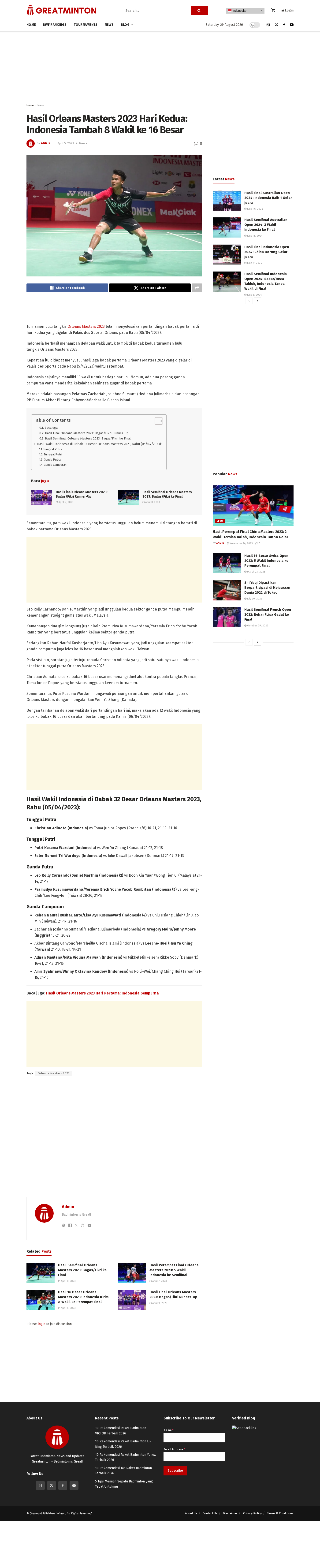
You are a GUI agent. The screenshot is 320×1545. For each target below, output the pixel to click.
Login (289, 10)
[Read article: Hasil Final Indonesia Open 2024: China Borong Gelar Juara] (227, 255)
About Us (191, 1513)
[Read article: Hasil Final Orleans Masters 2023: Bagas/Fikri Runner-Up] (41, 497)
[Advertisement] (160, 67)
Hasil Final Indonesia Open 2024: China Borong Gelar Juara (266, 252)
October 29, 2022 (257, 625)
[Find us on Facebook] (284, 25)
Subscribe (175, 1471)
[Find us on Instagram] (268, 25)
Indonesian (239, 10)
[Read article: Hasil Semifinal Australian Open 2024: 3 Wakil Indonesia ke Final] (227, 227)
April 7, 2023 (159, 1281)
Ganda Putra (52, 459)
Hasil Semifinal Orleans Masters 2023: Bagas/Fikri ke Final (88, 438)
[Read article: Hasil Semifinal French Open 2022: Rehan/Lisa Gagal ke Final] (227, 617)
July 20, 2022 (254, 598)
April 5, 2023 (65, 143)
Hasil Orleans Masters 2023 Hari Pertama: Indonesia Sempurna (102, 993)
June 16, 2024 (254, 208)
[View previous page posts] (249, 301)
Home (31, 25)
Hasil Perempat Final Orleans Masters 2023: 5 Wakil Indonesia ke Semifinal (173, 1270)
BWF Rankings (55, 25)
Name (168, 1430)
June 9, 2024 (254, 262)
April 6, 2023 (68, 1308)
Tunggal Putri (53, 454)
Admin (46, 143)
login (41, 1324)
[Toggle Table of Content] (156, 421)
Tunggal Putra (52, 449)
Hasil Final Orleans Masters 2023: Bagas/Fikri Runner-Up (87, 433)
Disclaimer (230, 1513)
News (109, 25)
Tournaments (86, 25)
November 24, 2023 (241, 543)
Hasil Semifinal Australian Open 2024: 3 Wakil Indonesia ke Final (265, 225)
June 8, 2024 (254, 294)
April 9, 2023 (66, 502)
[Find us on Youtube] (292, 25)
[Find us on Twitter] (276, 25)
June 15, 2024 (254, 235)
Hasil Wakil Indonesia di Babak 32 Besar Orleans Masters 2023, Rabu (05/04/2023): (99, 444)
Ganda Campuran (55, 464)
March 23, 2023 (255, 571)
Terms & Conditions (280, 1513)
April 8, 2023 (152, 502)
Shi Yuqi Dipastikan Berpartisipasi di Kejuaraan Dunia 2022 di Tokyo (267, 588)
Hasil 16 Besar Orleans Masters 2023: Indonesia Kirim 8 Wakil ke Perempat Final (83, 1297)
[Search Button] (199, 10)
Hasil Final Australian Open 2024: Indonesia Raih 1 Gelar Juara (268, 198)
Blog (125, 25)
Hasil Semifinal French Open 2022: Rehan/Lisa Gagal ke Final (267, 614)
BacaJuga (51, 428)
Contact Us (210, 1513)
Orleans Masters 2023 (86, 326)
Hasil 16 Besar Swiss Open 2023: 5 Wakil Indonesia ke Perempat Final (266, 561)
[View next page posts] (257, 301)
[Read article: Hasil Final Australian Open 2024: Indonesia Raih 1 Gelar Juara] (227, 200)
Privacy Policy (252, 1513)
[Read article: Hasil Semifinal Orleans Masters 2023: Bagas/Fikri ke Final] (128, 497)
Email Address (174, 1449)
